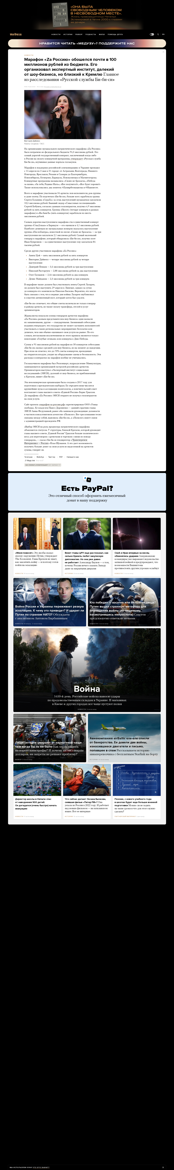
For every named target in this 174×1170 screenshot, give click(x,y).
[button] (62, 114)
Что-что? (39, 460)
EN (163, 34)
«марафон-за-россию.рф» (52, 405)
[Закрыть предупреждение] (163, 1167)
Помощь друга (115, 34)
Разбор (79, 34)
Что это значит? (41, 1167)
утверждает (77, 159)
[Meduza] (15, 34)
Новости (55, 34)
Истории (67, 34)
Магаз (102, 34)
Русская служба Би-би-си (52, 87)
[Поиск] (158, 34)
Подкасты (90, 34)
